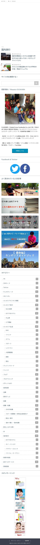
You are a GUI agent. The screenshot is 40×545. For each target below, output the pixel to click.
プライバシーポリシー (16, 540)
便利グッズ (20, 397)
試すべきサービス (20, 462)
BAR (21, 330)
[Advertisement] (20, 24)
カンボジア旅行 (20, 305)
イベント (21, 335)
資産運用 (20, 466)
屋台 (21, 361)
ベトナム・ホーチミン (21, 453)
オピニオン (20, 296)
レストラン (21, 348)
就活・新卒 (21, 418)
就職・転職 (20, 405)
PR (20, 279)
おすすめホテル (21, 313)
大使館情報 (21, 352)
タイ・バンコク (21, 444)
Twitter (20, 287)
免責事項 (27, 540)
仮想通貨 (20, 388)
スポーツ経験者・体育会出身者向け (21, 414)
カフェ (21, 339)
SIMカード (20, 283)
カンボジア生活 (20, 327)
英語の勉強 (20, 458)
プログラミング (20, 379)
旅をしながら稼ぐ (20, 427)
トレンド (20, 370)
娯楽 (21, 357)
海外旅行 (20, 436)
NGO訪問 (21, 309)
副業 (20, 401)
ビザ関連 (21, 322)
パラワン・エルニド (21, 449)
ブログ (20, 375)
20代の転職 (21, 409)
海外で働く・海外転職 (21, 423)
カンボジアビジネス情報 (20, 301)
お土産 (21, 318)
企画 (20, 392)
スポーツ (21, 344)
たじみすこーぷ (20, 292)
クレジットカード (20, 366)
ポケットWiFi (20, 383)
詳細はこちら (20, 151)
